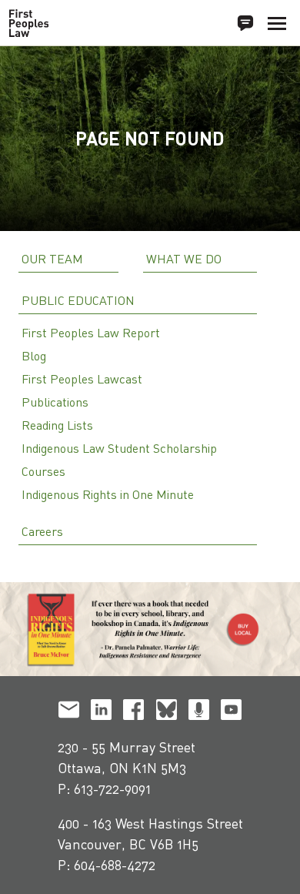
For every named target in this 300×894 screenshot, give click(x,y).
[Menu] (276, 23)
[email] (68, 712)
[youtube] (231, 712)
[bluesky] (166, 712)
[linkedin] (101, 712)
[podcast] (198, 712)
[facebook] (133, 712)
